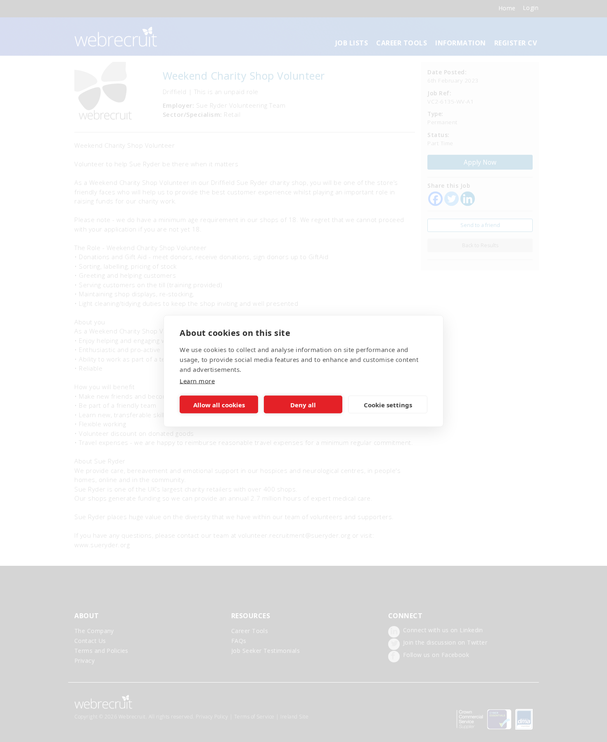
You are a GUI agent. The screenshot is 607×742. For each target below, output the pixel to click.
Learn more (197, 381)
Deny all (303, 404)
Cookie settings (388, 404)
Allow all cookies (219, 404)
